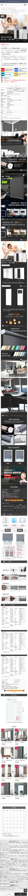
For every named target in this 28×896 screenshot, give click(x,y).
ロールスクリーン (10, 8)
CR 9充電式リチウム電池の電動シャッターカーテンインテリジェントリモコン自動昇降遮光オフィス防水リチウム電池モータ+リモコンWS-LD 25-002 (14, 11)
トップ (2, 8)
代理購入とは (6, 78)
